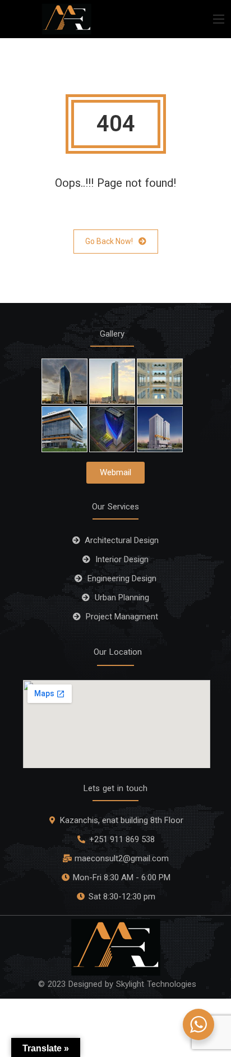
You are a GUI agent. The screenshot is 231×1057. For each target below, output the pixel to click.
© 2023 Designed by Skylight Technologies (117, 984)
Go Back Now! (109, 241)
